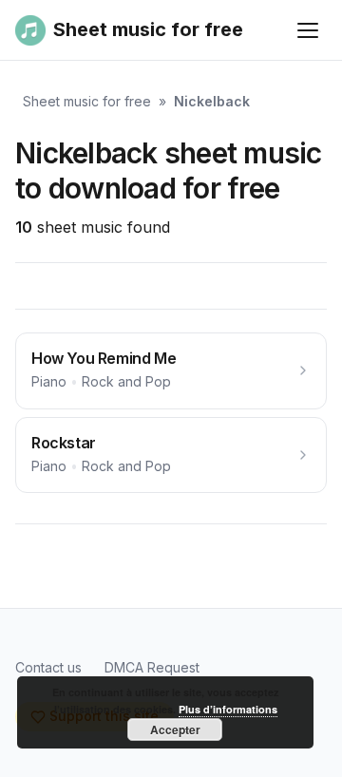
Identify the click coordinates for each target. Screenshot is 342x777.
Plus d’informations (228, 709)
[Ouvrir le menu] (308, 30)
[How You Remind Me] (171, 370)
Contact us (48, 667)
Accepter (175, 729)
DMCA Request (152, 667)
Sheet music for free (87, 101)
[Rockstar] (171, 455)
